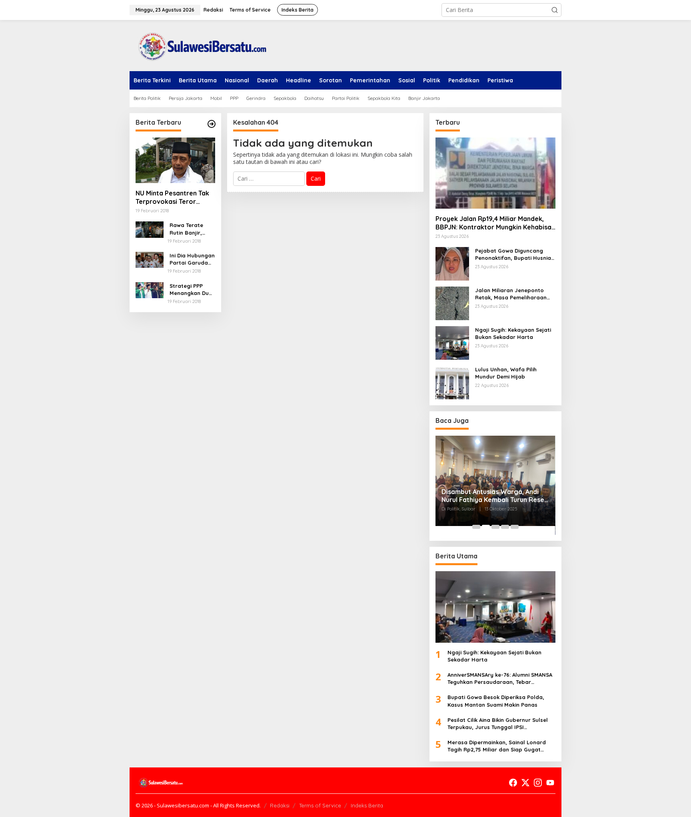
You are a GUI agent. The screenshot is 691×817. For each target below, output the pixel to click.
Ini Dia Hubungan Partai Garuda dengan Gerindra (192, 259)
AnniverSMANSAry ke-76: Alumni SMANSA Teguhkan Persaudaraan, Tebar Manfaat (499, 678)
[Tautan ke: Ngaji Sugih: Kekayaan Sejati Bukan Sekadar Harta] (452, 342)
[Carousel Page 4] (505, 527)
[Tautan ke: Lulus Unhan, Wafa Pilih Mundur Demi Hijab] (452, 382)
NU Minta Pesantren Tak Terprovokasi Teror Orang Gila (172, 197)
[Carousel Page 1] (476, 527)
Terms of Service (320, 805)
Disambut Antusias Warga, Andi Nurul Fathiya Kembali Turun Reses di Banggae (494, 496)
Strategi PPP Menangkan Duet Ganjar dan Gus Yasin (192, 290)
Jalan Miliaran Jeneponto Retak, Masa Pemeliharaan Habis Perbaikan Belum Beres (514, 294)
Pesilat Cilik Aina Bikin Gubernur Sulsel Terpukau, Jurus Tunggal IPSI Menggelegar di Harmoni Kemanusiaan (499, 724)
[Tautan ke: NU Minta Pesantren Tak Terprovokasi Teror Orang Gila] (175, 160)
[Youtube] (550, 782)
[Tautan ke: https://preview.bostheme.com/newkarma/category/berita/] (211, 124)
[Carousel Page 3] (495, 527)
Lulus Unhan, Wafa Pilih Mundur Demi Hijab (506, 373)
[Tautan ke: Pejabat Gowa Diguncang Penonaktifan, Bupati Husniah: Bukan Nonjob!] (452, 263)
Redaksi (280, 805)
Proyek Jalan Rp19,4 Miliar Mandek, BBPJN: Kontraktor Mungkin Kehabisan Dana (495, 223)
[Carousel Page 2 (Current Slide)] (486, 527)
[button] (554, 10)
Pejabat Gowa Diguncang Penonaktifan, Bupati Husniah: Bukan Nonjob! (515, 254)
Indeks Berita (367, 805)
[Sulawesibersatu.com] (200, 45)
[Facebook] (513, 782)
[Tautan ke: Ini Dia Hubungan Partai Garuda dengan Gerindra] (150, 259)
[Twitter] (525, 782)
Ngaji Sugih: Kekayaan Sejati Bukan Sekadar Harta (513, 333)
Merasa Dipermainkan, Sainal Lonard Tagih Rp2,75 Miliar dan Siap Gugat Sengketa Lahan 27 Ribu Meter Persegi (498, 746)
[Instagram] (538, 782)
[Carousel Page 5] (515, 527)
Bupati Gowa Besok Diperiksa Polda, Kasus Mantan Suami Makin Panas (495, 700)
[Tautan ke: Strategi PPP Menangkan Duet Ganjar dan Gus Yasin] (150, 289)
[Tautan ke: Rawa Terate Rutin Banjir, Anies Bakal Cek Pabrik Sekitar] (150, 229)
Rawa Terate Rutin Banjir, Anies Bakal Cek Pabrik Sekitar (190, 229)
